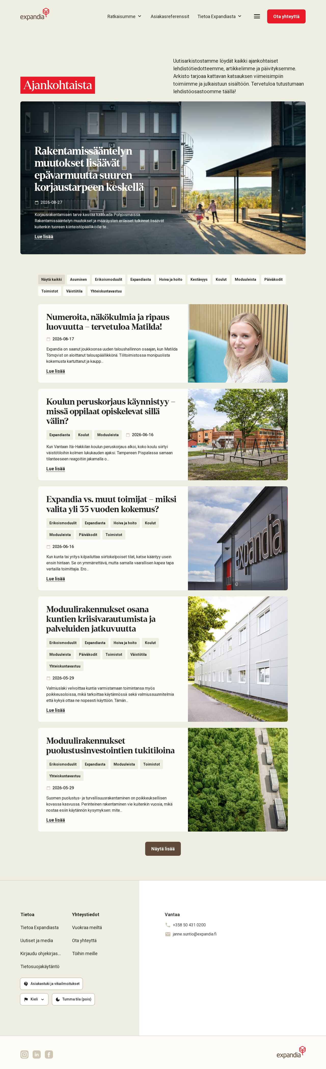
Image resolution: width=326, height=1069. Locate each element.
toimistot (49, 291)
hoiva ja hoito (170, 279)
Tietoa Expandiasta (39, 927)
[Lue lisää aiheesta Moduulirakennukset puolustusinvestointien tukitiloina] (163, 780)
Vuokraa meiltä (87, 927)
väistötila (74, 291)
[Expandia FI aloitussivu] (34, 14)
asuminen (78, 279)
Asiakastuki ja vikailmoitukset (55, 984)
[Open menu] (257, 16)
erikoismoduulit (108, 279)
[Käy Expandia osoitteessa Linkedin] (37, 1054)
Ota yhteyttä (286, 16)
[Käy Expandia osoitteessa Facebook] (49, 1054)
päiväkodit (273, 279)
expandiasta (140, 279)
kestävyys (199, 279)
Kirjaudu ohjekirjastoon (41, 953)
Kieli (34, 999)
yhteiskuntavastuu (106, 291)
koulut (221, 279)
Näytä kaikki (51, 279)
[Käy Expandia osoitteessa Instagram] (24, 1054)
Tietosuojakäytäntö (39, 966)
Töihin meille (85, 953)
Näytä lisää (163, 848)
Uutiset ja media (36, 940)
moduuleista (245, 279)
